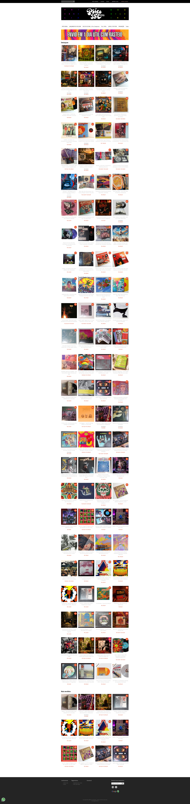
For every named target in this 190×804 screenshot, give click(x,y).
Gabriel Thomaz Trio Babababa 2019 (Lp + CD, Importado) (86, 217)
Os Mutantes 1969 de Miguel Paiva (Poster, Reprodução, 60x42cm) (69, 604)
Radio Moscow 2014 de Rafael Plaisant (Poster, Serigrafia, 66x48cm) (103, 502)
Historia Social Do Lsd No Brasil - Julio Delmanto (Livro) (103, 552)
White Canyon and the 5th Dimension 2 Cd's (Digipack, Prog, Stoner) (103, 63)
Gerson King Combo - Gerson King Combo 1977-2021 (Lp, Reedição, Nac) (86, 476)
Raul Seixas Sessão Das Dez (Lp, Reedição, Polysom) (86, 114)
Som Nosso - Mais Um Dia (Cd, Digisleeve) (120, 604)
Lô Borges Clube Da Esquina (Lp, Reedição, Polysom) (120, 89)
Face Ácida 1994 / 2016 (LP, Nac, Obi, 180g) (69, 655)
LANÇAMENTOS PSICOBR (75, 26)
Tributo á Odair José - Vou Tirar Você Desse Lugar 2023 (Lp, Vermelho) (103, 269)
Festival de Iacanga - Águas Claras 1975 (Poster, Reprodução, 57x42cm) (103, 579)
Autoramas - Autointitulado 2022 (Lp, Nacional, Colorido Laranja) (69, 449)
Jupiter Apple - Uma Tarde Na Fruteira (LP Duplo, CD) (103, 655)
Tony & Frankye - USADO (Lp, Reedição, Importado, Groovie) (69, 114)
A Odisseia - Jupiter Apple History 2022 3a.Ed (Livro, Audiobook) (103, 423)
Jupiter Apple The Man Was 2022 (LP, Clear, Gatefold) (103, 398)
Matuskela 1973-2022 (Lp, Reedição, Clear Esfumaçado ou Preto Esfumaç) (103, 450)
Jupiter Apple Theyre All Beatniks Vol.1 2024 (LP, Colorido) (69, 217)
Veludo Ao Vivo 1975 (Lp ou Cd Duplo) (86, 501)
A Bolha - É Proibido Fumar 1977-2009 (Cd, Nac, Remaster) (69, 269)
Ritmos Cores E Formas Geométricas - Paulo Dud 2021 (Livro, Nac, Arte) (103, 476)
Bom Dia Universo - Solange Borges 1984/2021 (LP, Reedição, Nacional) (86, 681)
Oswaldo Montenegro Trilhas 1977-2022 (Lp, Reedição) (120, 320)
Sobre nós (65, 783)
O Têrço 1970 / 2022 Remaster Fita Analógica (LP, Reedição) (69, 423)
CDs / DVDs (103, 26)
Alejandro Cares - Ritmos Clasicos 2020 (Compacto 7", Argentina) (69, 681)
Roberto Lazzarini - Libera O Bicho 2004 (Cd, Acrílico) (69, 526)
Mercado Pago (77, 784)
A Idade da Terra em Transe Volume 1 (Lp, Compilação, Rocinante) (86, 243)
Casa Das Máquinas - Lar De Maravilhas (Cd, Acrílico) (86, 629)
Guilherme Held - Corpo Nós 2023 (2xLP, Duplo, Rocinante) (69, 295)
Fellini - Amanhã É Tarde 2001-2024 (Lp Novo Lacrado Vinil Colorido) (120, 269)
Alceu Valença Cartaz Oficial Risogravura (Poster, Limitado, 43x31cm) (120, 553)
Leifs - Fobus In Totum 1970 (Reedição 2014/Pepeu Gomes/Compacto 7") (120, 656)
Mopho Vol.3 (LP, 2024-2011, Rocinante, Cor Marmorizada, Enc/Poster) (69, 244)
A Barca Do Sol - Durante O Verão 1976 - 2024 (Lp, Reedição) (103, 681)
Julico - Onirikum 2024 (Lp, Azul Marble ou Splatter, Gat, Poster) (120, 243)
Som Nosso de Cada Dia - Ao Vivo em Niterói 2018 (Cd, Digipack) (103, 217)
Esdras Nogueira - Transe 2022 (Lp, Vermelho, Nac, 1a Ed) (103, 372)
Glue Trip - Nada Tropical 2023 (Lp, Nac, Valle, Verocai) (120, 295)
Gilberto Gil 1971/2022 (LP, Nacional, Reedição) (120, 423)
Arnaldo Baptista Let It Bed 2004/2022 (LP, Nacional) (86, 398)
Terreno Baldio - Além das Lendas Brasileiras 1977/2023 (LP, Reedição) (69, 320)
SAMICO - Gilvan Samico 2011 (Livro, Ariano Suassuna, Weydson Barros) (69, 475)
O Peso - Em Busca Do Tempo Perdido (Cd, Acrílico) (86, 604)
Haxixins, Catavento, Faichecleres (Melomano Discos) (103, 166)
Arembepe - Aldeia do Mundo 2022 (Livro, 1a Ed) (103, 346)
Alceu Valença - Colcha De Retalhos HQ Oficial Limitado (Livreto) (86, 552)
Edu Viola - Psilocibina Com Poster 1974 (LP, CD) (120, 629)
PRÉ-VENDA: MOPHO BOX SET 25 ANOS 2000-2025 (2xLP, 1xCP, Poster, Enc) (103, 115)
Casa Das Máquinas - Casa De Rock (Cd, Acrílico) (103, 629)
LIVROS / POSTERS (112, 26)
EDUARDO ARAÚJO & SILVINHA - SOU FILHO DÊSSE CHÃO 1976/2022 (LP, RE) (69, 373)
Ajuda (64, 784)
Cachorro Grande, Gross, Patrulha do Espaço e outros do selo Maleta (120, 166)
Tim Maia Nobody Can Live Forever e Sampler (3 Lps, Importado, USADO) (86, 140)
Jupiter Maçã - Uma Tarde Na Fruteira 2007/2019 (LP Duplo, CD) (86, 655)
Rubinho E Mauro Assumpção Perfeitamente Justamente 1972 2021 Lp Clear (86, 270)
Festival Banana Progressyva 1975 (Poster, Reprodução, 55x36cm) (120, 578)
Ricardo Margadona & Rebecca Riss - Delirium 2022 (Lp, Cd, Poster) (120, 449)
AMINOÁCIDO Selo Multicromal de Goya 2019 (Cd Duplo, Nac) (120, 346)
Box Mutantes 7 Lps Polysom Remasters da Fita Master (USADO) (103, 140)
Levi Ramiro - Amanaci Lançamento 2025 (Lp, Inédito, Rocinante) (86, 166)
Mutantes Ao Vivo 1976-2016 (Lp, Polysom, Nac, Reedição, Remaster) (103, 243)
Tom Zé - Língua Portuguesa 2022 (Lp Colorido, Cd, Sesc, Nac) (86, 526)
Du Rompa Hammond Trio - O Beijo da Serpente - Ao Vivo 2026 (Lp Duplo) (103, 90)
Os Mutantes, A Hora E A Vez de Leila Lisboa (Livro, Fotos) (69, 552)
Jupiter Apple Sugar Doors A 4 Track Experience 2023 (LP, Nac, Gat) (86, 320)
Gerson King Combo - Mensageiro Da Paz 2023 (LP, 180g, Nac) (103, 320)
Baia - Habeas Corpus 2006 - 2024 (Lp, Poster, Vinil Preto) (120, 217)
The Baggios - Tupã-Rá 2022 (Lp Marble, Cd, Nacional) (86, 423)
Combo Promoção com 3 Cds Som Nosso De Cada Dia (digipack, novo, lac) (69, 90)
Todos (127, 26)
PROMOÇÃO (121, 26)
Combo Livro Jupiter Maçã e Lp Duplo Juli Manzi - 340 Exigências (120, 63)
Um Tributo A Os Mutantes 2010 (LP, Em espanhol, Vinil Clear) (120, 681)
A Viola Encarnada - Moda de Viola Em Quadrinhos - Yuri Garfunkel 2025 (120, 140)
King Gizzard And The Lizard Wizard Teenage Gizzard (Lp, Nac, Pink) (86, 295)
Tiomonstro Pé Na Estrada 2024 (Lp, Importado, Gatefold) (103, 192)
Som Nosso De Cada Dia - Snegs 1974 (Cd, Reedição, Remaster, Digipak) (69, 630)
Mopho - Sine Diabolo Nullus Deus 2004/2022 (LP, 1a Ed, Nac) (69, 398)
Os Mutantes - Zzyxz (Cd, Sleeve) (103, 603)
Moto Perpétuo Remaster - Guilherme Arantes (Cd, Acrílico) (69, 578)
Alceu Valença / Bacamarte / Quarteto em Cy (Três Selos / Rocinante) (120, 115)
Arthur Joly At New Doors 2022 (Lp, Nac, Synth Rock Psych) (86, 346)
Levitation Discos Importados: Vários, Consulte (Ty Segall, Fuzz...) (69, 63)
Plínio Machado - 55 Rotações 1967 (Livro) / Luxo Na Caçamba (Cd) (69, 166)
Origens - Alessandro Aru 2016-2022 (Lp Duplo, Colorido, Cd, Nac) (86, 449)
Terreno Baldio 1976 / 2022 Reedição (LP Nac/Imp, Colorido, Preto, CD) (86, 372)
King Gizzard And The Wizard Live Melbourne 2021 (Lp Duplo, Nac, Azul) (103, 296)
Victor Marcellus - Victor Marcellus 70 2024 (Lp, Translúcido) (120, 192)
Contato (102, 1)
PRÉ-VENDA (64, 26)
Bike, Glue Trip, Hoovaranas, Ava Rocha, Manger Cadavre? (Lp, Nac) (86, 192)
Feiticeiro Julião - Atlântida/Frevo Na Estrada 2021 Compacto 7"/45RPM (103, 526)
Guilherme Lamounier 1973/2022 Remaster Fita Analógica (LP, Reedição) (120, 399)
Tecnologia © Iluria (95, 800)
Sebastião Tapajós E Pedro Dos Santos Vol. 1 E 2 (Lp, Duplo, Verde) (69, 346)
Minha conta (115, 1)
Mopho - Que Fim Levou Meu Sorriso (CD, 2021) (120, 526)
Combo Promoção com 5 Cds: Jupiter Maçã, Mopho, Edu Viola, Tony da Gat (86, 90)
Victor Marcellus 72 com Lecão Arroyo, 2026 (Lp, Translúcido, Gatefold (86, 64)
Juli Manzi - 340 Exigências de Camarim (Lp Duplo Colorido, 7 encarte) (69, 193)
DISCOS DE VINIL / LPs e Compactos (91, 26)
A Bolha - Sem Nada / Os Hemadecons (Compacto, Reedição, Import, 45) (69, 141)
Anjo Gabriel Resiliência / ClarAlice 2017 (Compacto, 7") (69, 501)
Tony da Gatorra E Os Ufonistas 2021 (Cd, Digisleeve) (121, 475)
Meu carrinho (125, 1)
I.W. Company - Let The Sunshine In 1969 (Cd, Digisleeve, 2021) (120, 501)
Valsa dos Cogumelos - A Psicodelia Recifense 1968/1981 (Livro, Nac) (120, 372)
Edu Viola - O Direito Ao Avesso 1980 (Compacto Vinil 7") (86, 578)
